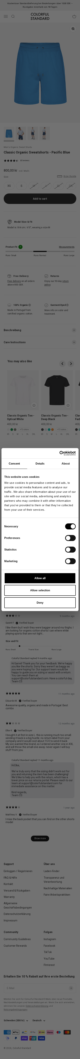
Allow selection (40, 590)
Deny (40, 602)
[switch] (70, 538)
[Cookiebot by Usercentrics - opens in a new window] (59, 453)
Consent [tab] (14, 463)
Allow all (40, 578)
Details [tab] (40, 463)
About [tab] (66, 463)
